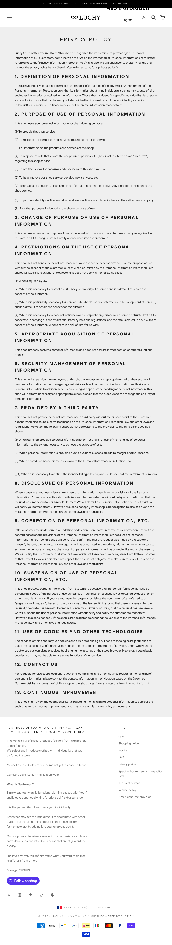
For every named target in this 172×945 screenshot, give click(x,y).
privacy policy (127, 764)
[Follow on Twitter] (9, 895)
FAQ (121, 757)
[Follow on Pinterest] (31, 895)
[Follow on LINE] (52, 895)
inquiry (122, 750)
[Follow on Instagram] (20, 895)
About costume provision (134, 797)
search (122, 736)
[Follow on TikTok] (41, 895)
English (104, 907)
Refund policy (127, 790)
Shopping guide (128, 743)
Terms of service (129, 783)
